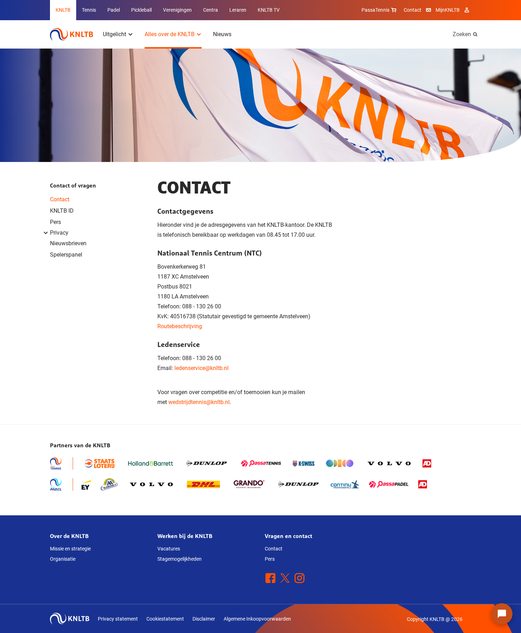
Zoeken (462, 34)
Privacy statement (118, 619)
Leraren (237, 10)
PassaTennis (376, 10)
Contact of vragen (73, 185)
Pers (55, 222)
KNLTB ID (62, 210)
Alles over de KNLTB (170, 34)
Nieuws (222, 34)
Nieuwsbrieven (68, 243)
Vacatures (168, 548)
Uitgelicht (114, 34)
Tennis (89, 10)
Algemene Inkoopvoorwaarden (257, 619)
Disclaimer (203, 619)
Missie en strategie (70, 548)
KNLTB (63, 10)
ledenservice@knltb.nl (201, 368)
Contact (412, 10)
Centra (210, 10)
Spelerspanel (66, 254)
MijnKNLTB (448, 10)
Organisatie (62, 559)
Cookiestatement (165, 619)
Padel (113, 10)
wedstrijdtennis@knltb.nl (199, 402)
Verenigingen (177, 10)
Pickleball (141, 10)
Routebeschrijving (179, 326)
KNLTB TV (269, 10)
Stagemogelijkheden (179, 559)
